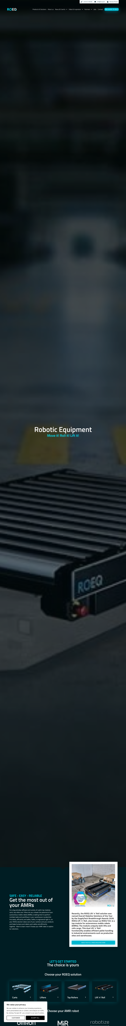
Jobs (95, 9)
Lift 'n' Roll (100, 997)
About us (51, 9)
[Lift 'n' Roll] (113, 997)
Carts (14, 997)
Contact (100, 9)
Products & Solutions (39, 9)
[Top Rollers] (85, 997)
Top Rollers (72, 997)
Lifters (43, 997)
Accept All (35, 1018)
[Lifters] (58, 997)
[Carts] (30, 997)
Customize (16, 1018)
